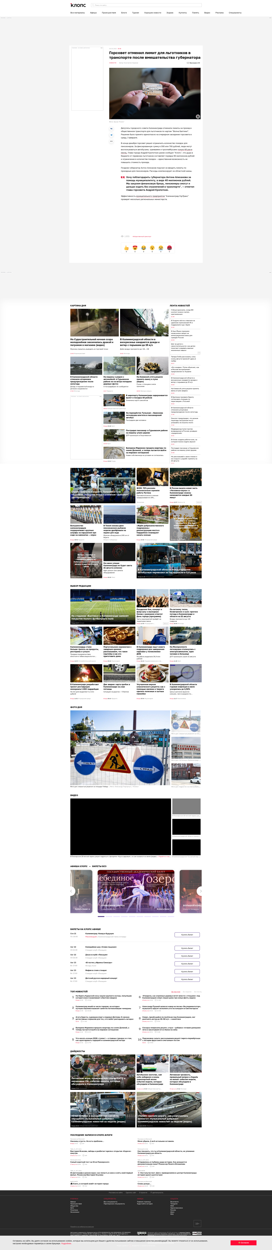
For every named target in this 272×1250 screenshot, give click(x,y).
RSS (172, 1214)
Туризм (135, 12)
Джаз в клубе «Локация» (96, 955)
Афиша (93, 12)
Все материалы (77, 12)
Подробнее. (66, 1243)
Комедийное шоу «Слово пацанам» (101, 947)
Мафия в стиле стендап (96, 970)
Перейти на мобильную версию (82, 1226)
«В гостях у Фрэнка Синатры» (98, 962)
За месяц (198, 992)
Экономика (74, 1212)
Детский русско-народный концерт (101, 978)
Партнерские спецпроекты (114, 1204)
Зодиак (169, 12)
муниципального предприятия (150, 196)
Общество (74, 1206)
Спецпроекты (235, 12)
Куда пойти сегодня (145, 1204)
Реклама (219, 12)
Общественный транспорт (142, 236)
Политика (74, 1210)
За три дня (175, 992)
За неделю (187, 992)
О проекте (143, 1192)
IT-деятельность (156, 1192)
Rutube (173, 1210)
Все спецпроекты (110, 1202)
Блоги (124, 12)
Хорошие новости (152, 12)
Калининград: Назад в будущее (99, 933)
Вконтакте (174, 1202)
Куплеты (183, 12)
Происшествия (109, 12)
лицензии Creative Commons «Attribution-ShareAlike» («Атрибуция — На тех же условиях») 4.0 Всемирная (169, 1234)
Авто (72, 1208)
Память (195, 12)
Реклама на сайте (116, 1192)
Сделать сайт (131, 1192)
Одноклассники (176, 1208)
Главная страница (144, 1202)
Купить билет (187, 935)
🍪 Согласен (243, 1243)
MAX (172, 1206)
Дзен (172, 1212)
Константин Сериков (131, 63)
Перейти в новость (166, 856)
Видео (207, 12)
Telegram (174, 1204)
